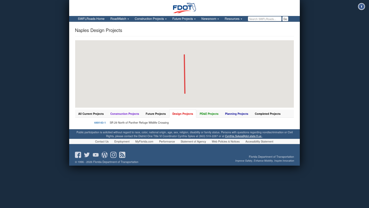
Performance (167, 141)
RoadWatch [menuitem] (118, 18)
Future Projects (156, 114)
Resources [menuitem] (232, 18)
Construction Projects (124, 114)
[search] (265, 18)
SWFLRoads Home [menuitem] (91, 18)
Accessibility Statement (259, 141)
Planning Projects (236, 114)
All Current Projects (91, 114)
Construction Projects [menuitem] (150, 18)
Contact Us (102, 141)
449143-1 (100, 122)
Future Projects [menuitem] (183, 18)
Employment (122, 141)
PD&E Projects (209, 114)
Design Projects (182, 114)
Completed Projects (268, 114)
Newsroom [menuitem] (209, 18)
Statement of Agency (193, 141)
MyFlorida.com (144, 141)
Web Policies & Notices (226, 141)
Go (285, 19)
